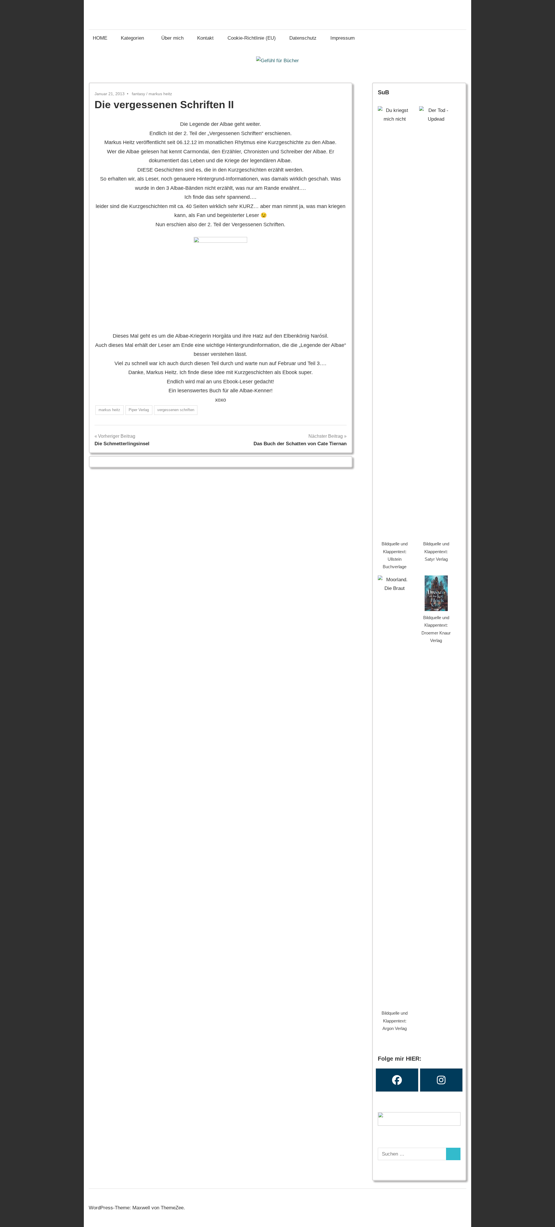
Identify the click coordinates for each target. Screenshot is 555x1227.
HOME (100, 38)
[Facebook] (397, 1080)
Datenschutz (303, 38)
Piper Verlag (139, 410)
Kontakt (205, 38)
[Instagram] (441, 1080)
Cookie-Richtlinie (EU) (251, 38)
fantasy (138, 93)
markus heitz (160, 93)
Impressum (342, 38)
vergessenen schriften (175, 410)
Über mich (172, 38)
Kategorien (132, 38)
